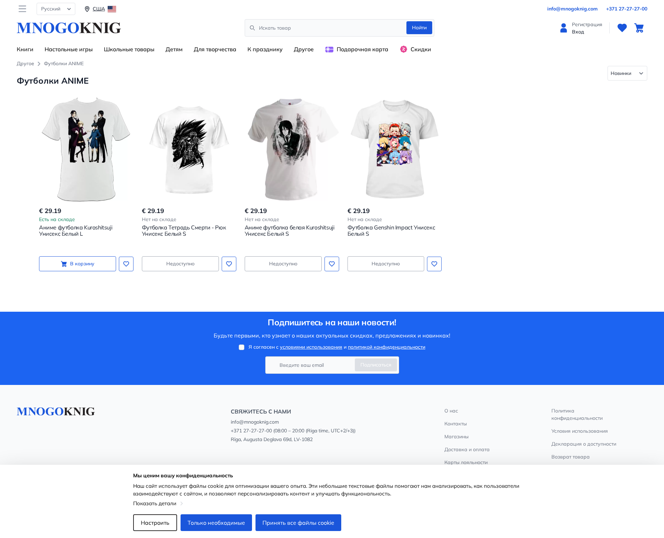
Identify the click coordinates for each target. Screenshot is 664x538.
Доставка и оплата (467, 449)
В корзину (82, 263)
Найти (419, 27)
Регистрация (587, 24)
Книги (25, 49)
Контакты (455, 423)
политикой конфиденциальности (386, 347)
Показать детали (154, 503)
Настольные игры (69, 49)
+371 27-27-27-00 (626, 9)
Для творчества (215, 49)
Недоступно (180, 263)
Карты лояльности (466, 462)
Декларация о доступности (583, 444)
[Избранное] (622, 28)
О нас (451, 411)
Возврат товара (570, 457)
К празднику (265, 49)
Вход (578, 32)
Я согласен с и (337, 347)
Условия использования (579, 431)
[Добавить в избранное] (126, 264)
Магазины (456, 436)
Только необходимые (216, 522)
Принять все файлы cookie (298, 522)
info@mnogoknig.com (572, 9)
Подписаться (375, 365)
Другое (304, 49)
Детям (174, 49)
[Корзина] (639, 28)
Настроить (155, 522)
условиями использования (311, 347)
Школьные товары (129, 49)
